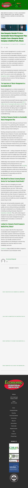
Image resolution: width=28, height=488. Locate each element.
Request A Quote (13, 428)
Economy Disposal (5, 44)
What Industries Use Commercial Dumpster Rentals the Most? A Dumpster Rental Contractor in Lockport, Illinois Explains (14, 291)
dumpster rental (5, 76)
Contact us (4, 248)
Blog (6, 20)
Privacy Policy (13, 436)
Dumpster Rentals (13, 410)
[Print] (7, 47)
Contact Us (13, 433)
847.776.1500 (14, 403)
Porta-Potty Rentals (14, 415)
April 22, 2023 (15, 44)
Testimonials (13, 425)
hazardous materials (6, 213)
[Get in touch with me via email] (6, 261)
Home (3, 20)
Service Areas (14, 423)
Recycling (14, 413)
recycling (24, 165)
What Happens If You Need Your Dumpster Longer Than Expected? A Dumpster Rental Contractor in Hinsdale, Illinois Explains (14, 341)
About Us (14, 420)
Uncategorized (23, 44)
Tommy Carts (13, 418)
